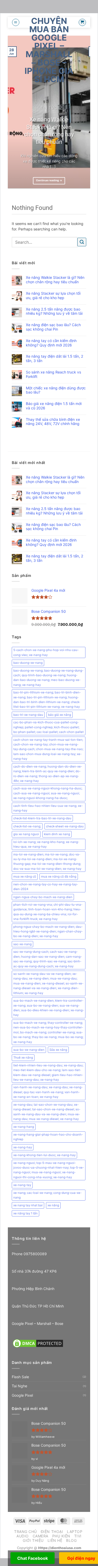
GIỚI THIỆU (33, 1540)
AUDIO (22, 1536)
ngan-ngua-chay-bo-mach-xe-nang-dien (42, 897)
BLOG (71, 1540)
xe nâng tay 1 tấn (25, 1213)
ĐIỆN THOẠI (52, 1531)
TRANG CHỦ (25, 1531)
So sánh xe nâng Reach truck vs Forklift (53, 374)
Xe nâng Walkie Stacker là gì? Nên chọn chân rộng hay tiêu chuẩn (49, 130)
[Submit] (81, 242)
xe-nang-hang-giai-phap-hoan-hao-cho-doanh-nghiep (48, 1137)
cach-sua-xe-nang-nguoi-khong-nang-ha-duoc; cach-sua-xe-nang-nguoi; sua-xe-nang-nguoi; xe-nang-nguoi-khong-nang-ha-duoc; (47, 793)
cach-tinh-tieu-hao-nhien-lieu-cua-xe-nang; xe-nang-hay (48, 808)
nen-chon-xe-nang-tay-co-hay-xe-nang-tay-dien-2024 (45, 886)
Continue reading (49, 180)
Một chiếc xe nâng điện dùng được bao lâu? (56, 390)
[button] (15, 22)
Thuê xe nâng (23, 1057)
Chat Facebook (32, 1558)
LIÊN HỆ (55, 1540)
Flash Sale (20, 1377)
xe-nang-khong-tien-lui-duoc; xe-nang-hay (44, 1155)
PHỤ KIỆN (61, 1536)
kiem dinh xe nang (57, 834)
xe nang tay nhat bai (28, 1205)
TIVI (78, 1536)
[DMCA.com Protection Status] (38, 1343)
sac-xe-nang (22, 944)
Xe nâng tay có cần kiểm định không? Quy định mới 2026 (51, 343)
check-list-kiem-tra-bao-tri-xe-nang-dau (42, 818)
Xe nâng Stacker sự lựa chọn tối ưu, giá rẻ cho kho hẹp (53, 295)
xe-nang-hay (22, 1147)
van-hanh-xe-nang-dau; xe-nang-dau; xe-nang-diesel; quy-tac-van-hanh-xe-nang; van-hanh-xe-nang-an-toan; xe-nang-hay (48, 1092)
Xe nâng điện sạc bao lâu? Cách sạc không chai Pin (53, 327)
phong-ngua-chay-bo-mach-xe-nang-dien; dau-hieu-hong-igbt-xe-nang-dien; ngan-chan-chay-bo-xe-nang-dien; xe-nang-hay (48, 931)
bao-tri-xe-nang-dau (28, 715)
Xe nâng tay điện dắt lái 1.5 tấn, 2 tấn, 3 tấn (54, 358)
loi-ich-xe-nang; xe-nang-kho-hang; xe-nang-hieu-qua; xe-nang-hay (46, 844)
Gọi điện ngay (81, 1558)
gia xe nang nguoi (26, 834)
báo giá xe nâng (59, 715)
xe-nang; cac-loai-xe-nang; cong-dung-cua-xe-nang (47, 1195)
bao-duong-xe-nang (28, 663)
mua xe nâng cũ (24, 876)
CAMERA (40, 1536)
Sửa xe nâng (58, 1050)
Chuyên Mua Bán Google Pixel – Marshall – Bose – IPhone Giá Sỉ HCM (49, 50)
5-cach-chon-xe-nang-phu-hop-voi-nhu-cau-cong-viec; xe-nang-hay (46, 652)
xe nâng (53, 1205)
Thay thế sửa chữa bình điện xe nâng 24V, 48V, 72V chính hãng (53, 421)
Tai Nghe (19, 1386)
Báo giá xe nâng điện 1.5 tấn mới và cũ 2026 (54, 406)
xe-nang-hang (23, 1127)
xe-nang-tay (22, 1185)
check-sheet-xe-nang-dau (65, 826)
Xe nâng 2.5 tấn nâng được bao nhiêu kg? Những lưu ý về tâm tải (54, 311)
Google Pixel (22, 1395)
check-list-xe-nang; (27, 826)
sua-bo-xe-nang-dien (28, 1050)
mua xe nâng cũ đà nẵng (58, 876)
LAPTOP (74, 1531)
